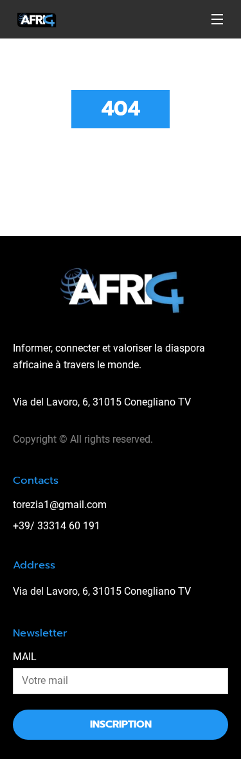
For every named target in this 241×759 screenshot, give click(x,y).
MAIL (25, 657)
